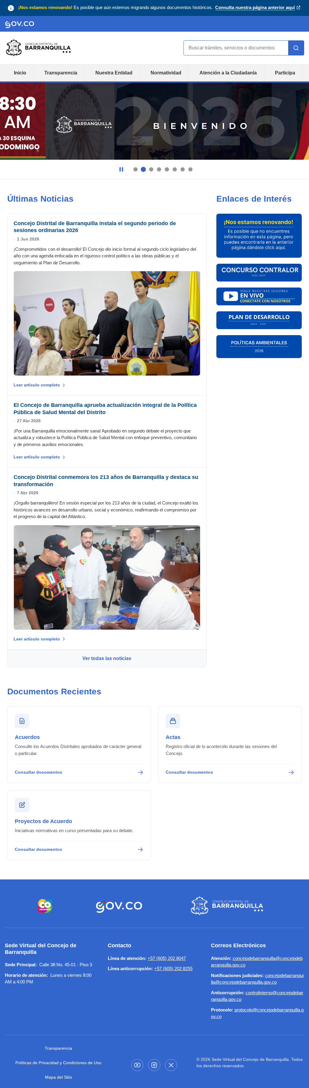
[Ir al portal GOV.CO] (19, 23)
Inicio (20, 72)
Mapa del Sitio (58, 1077)
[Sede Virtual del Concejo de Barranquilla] (228, 906)
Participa (285, 72)
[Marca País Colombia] (45, 906)
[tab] (135, 169)
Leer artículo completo (37, 384)
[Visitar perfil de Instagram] (154, 1065)
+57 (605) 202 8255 (173, 968)
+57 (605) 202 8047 (167, 958)
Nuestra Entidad (113, 72)
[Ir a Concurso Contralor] (259, 272)
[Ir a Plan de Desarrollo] (259, 320)
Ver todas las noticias (106, 658)
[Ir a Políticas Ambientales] (259, 346)
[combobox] (236, 48)
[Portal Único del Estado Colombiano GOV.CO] (119, 906)
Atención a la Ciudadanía (228, 72)
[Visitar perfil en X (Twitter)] (171, 1065)
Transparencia (60, 72)
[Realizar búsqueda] (296, 48)
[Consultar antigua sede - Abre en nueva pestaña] (259, 236)
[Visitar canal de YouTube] (137, 1065)
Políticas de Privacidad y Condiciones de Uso (58, 1062)
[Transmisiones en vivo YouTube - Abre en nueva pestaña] (259, 296)
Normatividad (166, 72)
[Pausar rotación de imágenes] (121, 169)
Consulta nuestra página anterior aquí (255, 8)
